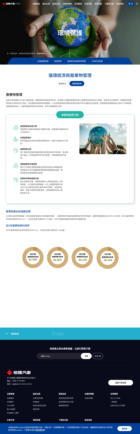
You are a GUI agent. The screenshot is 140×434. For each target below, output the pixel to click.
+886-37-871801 (18, 381)
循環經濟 (62, 83)
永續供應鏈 (89, 398)
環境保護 (13, 53)
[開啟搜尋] (137, 3)
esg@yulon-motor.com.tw (22, 384)
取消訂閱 (97, 356)
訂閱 (86, 356)
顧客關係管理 (64, 405)
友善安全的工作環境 (117, 405)
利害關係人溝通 (12, 413)
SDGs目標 (10, 405)
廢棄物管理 (76, 83)
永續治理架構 (38, 398)
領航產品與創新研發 (66, 398)
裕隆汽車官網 (120, 382)
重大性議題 (11, 409)
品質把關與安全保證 (66, 401)
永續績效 (10, 401)
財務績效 (36, 401)
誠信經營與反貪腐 (39, 405)
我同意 (124, 428)
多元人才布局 (115, 398)
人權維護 (113, 401)
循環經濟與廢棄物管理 (27, 53)
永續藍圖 (10, 398)
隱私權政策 (40, 430)
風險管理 (36, 409)
